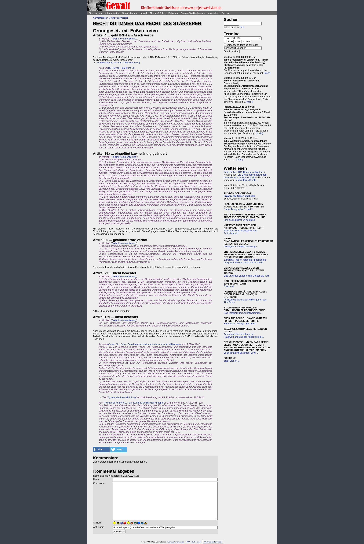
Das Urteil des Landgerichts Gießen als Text (246, 275)
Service (226, 13)
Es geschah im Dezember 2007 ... (241, 353)
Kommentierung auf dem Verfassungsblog (118, 62)
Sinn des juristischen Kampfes (239, 220)
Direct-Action (95, 13)
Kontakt (170, 542)
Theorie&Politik (158, 13)
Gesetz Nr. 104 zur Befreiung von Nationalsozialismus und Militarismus (144, 344)
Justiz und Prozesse (118, 18)
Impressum (179, 542)
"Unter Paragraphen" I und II (238, 209)
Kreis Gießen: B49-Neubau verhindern (243, 172)
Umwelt (143, 13)
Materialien (213, 13)
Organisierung (129, 13)
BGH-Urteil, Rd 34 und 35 (121, 68)
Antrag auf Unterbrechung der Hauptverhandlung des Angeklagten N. (244, 335)
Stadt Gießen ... (231, 361)
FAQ (188, 542)
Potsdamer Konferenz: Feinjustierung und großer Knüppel (133, 402)
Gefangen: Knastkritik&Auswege (240, 246)
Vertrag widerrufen (212, 542)
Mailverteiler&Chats (246, 180)
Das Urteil (229, 286)
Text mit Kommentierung (123, 38)
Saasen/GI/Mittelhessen (192, 13)
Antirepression (111, 13)
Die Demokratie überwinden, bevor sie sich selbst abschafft (245, 176)
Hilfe (242, 27)
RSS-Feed (196, 542)
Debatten (173, 13)
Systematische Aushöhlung (122, 397)
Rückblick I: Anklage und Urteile (240, 323)
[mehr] (267, 73)
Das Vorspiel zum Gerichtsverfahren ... (243, 313)
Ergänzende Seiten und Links (239, 196)
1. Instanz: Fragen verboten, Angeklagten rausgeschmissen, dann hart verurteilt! (245, 261)
